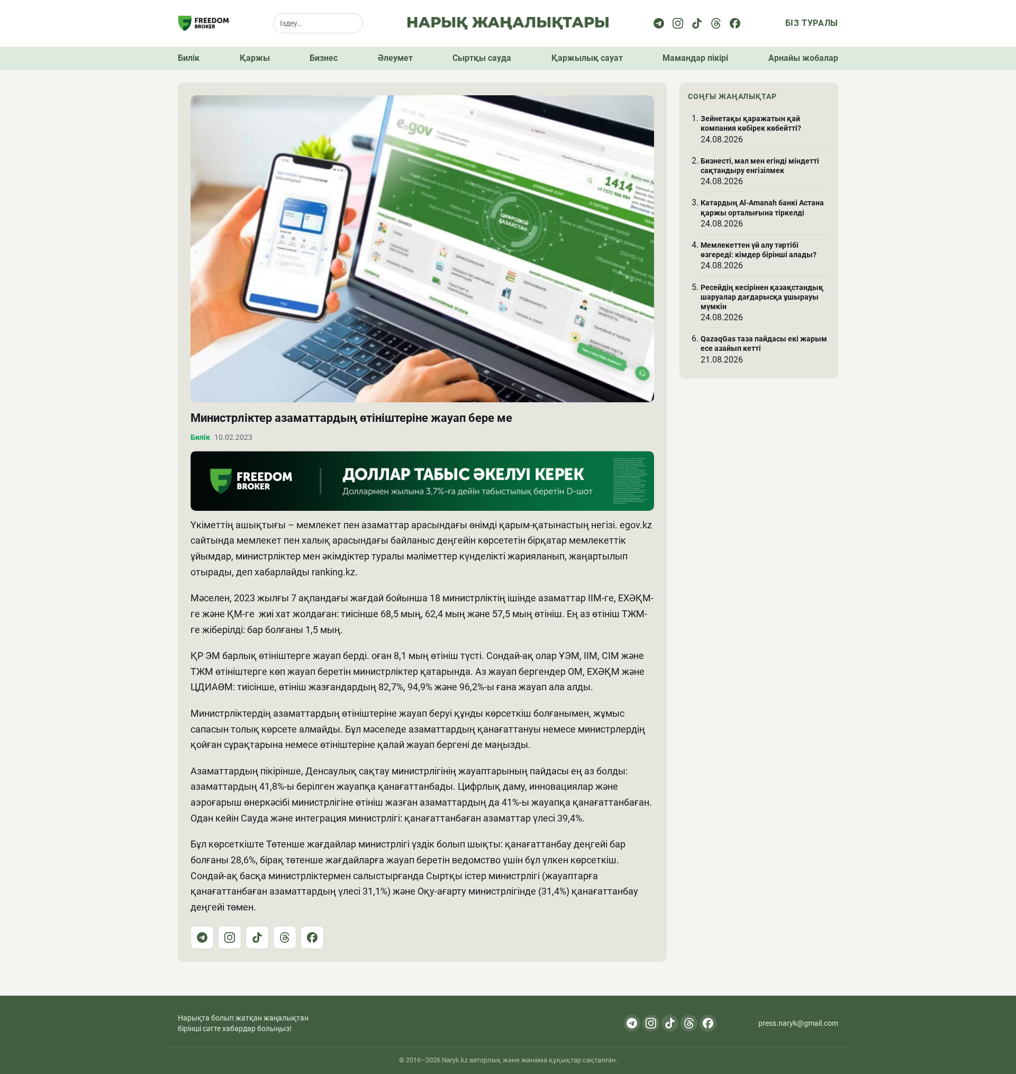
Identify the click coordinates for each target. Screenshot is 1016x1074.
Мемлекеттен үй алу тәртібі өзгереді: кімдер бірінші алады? (759, 250)
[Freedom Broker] (203, 23)
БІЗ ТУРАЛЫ (811, 23)
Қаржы (255, 58)
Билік (188, 58)
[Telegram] (658, 23)
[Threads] (715, 23)
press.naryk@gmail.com (798, 1023)
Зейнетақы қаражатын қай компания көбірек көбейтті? (751, 123)
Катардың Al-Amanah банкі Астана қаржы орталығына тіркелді (762, 207)
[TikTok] (257, 937)
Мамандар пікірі (695, 58)
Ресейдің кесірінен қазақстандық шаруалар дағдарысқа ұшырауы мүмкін (762, 297)
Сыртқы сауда (481, 58)
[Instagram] (677, 23)
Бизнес (324, 58)
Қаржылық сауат (587, 58)
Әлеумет (395, 58)
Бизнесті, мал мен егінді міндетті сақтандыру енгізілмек (760, 166)
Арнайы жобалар (803, 58)
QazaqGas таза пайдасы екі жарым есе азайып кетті (764, 344)
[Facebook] (735, 23)
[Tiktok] (696, 23)
